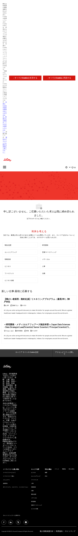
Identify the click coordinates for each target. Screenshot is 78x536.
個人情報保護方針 (46, 531)
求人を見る (71, 469)
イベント (57, 469)
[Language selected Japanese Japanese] (68, 167)
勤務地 (64, 469)
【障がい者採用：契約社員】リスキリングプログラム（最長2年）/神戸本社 (37, 300)
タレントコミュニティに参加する (11, 515)
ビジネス (33, 472)
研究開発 (33, 501)
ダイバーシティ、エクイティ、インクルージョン (15, 487)
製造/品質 (33, 494)
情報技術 (33, 487)
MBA (46, 476)
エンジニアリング (35, 476)
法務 (32, 490)
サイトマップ (70, 531)
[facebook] (4, 522)
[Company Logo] (7, 159)
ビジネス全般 (34, 508)
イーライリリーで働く (8, 476)
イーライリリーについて (9, 472)
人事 (32, 483)
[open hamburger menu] (4, 167)
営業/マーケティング (36, 505)
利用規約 (59, 531)
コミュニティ (6, 479)
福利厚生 (5, 483)
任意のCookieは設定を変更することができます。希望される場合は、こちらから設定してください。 (5, 117)
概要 (46, 472)
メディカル (34, 498)
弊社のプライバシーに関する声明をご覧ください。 (5, 144)
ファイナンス (34, 479)
